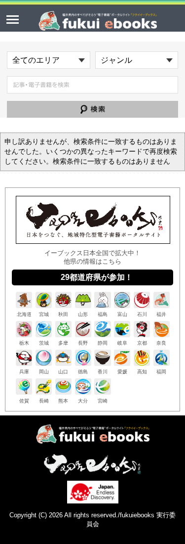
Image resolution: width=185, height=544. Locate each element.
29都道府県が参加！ (97, 277)
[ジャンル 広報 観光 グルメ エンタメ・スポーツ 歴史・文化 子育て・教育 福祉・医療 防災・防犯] (137, 60)
